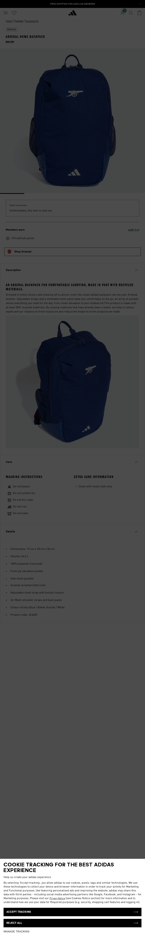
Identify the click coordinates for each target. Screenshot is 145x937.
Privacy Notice (57, 898)
